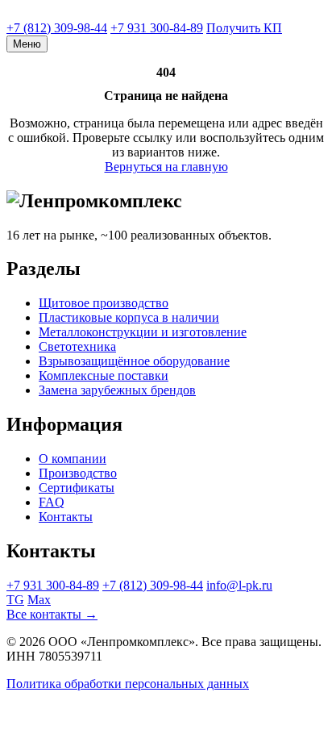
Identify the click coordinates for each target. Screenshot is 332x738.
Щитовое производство (103, 303)
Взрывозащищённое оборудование (134, 361)
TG (15, 600)
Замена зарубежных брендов (117, 390)
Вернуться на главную (166, 166)
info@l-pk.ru (239, 585)
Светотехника (77, 346)
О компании (72, 458)
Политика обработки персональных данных (127, 683)
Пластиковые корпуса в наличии (129, 317)
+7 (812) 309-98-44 (56, 28)
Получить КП (244, 28)
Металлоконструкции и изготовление (143, 332)
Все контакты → (52, 614)
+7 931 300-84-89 (156, 28)
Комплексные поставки (103, 375)
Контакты (66, 516)
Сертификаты (76, 487)
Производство (78, 473)
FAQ (51, 502)
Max (39, 600)
